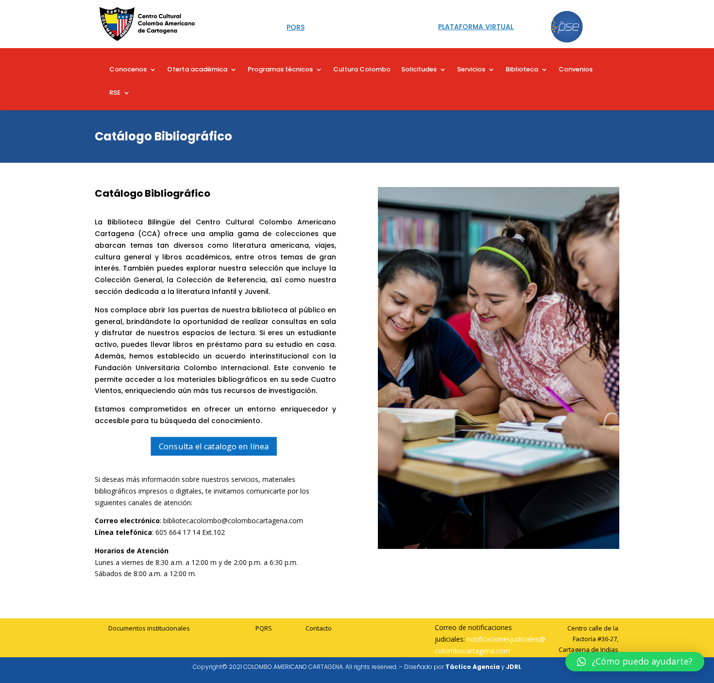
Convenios (576, 70)
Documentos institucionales (149, 628)
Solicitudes (419, 70)
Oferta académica (197, 70)
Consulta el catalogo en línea (214, 446)
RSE (114, 93)
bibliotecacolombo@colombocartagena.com (233, 520)
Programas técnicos (280, 70)
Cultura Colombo (362, 70)
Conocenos (128, 70)
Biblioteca (522, 70)
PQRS (263, 628)
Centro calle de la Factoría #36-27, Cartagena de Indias (588, 639)
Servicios (471, 70)
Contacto (319, 628)
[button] (634, 661)
